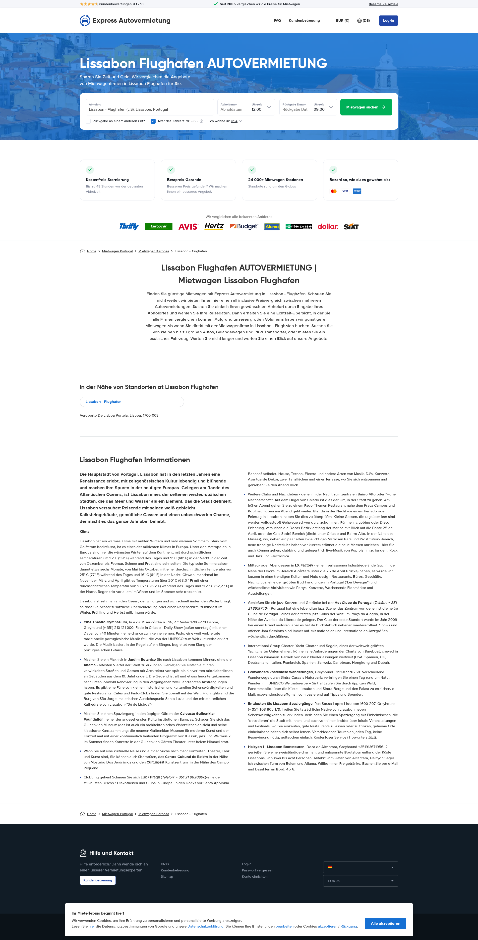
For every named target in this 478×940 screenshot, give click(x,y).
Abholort (95, 104)
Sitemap (167, 876)
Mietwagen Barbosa (153, 251)
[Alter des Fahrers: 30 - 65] (153, 121)
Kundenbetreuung (304, 20)
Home (91, 251)
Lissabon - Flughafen (103, 401)
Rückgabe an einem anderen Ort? (118, 121)
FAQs (165, 864)
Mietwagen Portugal (117, 251)
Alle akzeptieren (385, 923)
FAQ (277, 20)
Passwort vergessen (257, 870)
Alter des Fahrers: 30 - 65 (177, 121)
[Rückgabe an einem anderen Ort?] (88, 121)
